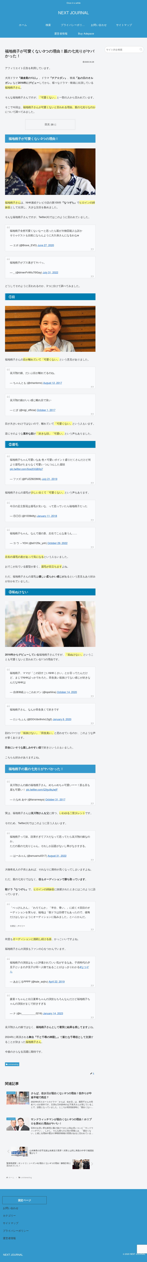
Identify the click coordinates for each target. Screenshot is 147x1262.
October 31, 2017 (55, 799)
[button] (141, 49)
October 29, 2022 (57, 543)
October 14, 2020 (67, 692)
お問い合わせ (10, 1208)
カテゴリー (9, 1215)
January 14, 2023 (53, 1013)
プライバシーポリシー (16, 1230)
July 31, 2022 (50, 272)
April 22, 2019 (57, 981)
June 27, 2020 (46, 245)
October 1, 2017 (46, 410)
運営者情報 (9, 1238)
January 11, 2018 (47, 516)
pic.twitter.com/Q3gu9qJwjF (42, 789)
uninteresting (13, 1064)
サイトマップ (10, 1223)
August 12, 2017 (52, 383)
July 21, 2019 (49, 479)
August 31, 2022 (57, 855)
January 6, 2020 (62, 719)
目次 (47, 124)
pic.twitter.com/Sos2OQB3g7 (26, 469)
